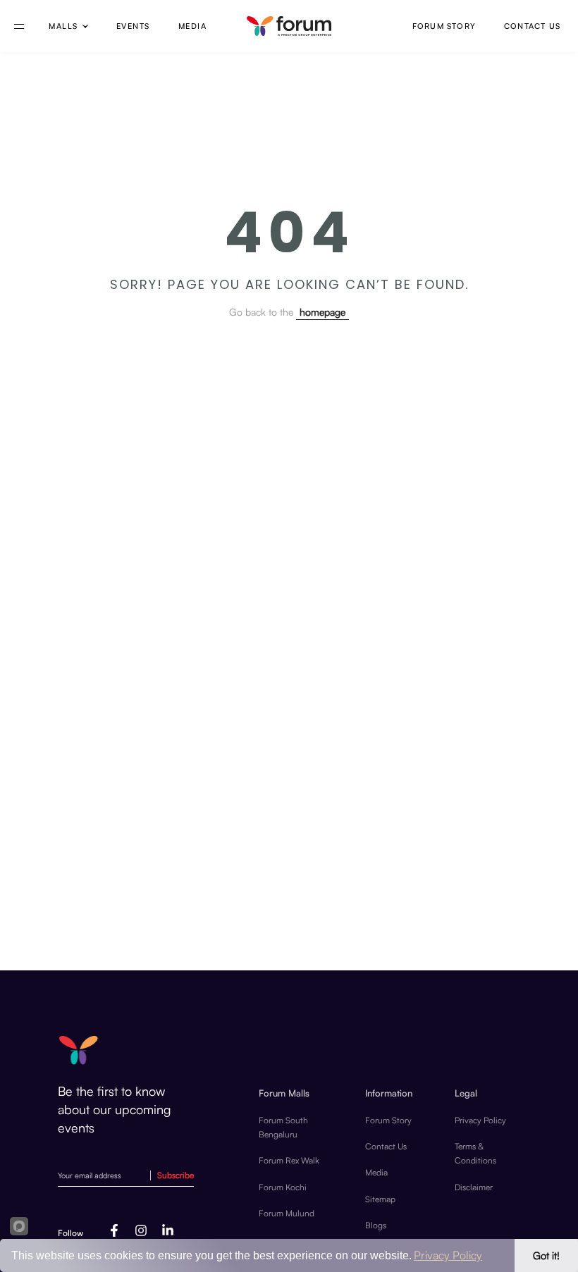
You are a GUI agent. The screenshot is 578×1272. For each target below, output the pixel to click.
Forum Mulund (286, 1213)
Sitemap (380, 1199)
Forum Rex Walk (289, 1160)
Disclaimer (474, 1187)
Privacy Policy (480, 1120)
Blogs (375, 1225)
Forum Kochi (283, 1187)
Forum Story (444, 26)
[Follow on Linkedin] (167, 1230)
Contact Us (532, 26)
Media (376, 1172)
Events (133, 26)
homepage (322, 312)
